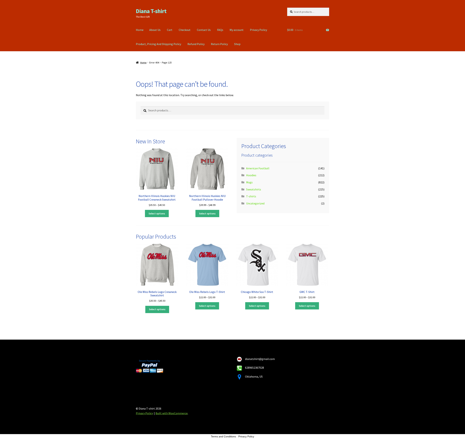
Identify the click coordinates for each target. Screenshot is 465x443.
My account (237, 30)
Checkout (185, 30)
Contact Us (204, 30)
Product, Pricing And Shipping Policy (158, 44)
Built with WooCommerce (171, 413)
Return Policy (219, 44)
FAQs (220, 30)
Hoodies (251, 175)
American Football (257, 168)
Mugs (249, 182)
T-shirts (251, 196)
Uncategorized (255, 203)
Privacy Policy (258, 30)
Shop (237, 44)
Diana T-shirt (151, 11)
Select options (157, 213)
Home (139, 30)
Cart (169, 30)
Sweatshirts (253, 189)
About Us (155, 30)
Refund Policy (196, 44)
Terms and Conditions (223, 436)
